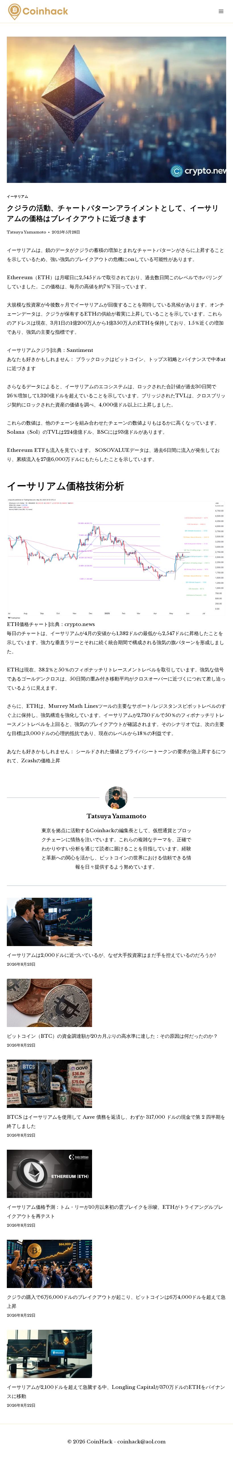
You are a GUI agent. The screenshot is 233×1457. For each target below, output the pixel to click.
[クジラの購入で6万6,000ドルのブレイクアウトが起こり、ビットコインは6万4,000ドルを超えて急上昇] (116, 1264)
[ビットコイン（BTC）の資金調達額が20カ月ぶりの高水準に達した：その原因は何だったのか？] (116, 1003)
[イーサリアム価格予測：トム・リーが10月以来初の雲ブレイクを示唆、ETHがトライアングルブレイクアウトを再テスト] (116, 1174)
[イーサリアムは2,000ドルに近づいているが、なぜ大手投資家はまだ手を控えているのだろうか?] (116, 922)
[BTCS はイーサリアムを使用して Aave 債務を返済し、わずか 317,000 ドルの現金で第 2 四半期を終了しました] (116, 1084)
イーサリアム (17, 196)
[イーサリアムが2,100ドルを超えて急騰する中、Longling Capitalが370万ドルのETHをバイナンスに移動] (116, 1354)
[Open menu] (221, 11)
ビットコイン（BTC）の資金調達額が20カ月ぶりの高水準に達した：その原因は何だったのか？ (112, 1036)
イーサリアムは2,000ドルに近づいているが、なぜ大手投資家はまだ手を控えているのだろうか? (111, 955)
